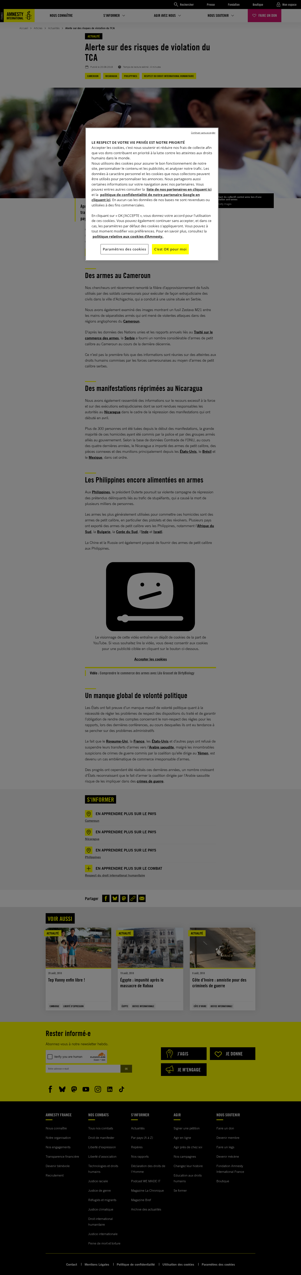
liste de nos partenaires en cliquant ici (179, 189)
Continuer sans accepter (203, 132)
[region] (151, 194)
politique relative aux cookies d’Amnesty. (128, 236)
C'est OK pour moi (170, 249)
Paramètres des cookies (124, 249)
